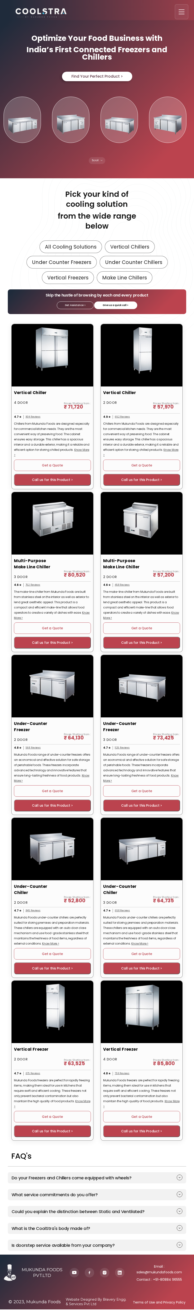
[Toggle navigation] (181, 11)
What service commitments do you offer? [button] (55, 1195)
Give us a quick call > (115, 305)
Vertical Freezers (67, 277)
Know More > (50, 943)
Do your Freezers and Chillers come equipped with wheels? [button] (72, 1178)
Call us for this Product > (52, 479)
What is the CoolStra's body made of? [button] (51, 1228)
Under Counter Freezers (61, 262)
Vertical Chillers (129, 246)
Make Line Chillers (124, 277)
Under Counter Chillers (133, 262)
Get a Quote (52, 465)
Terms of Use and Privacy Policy (159, 1302)
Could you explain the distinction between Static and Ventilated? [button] (78, 1211)
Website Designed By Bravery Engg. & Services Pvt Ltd (96, 1301)
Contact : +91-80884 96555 (159, 1279)
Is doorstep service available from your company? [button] (63, 1245)
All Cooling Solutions (71, 246)
